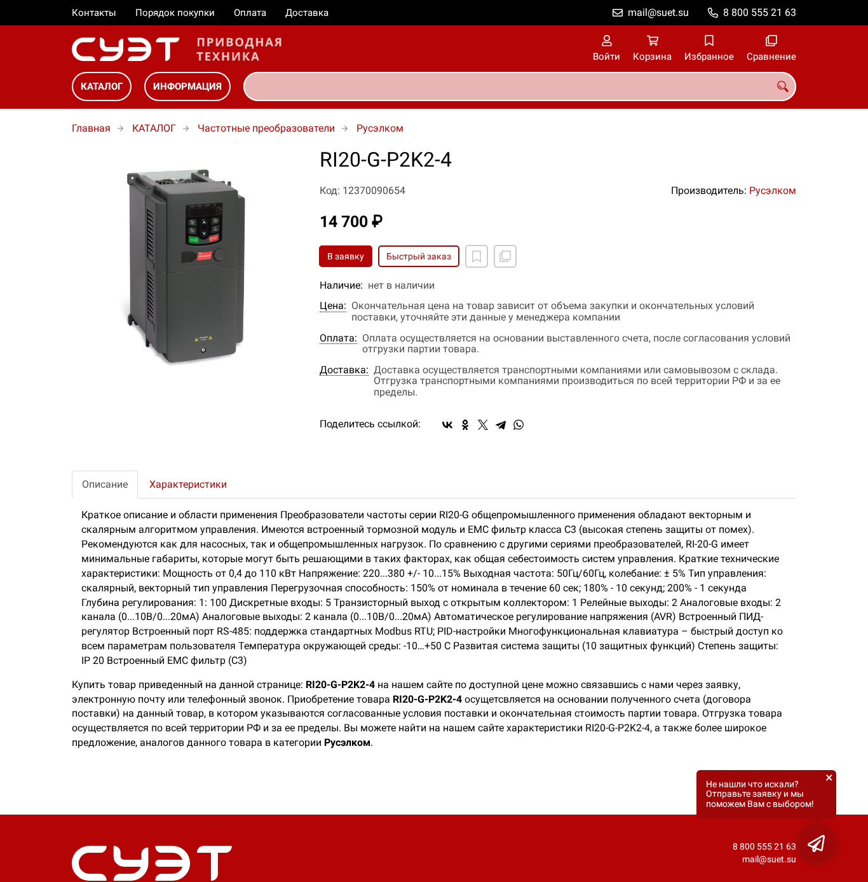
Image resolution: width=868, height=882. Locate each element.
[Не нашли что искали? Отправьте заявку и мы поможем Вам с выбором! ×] (817, 844)
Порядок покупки (175, 12)
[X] (483, 424)
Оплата (250, 12)
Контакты (94, 12)
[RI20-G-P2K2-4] (186, 263)
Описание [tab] (105, 484)
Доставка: (344, 370)
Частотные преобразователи (266, 128)
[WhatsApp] (518, 424)
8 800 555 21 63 (759, 12)
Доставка (307, 12)
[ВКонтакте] (447, 424)
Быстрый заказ (418, 256)
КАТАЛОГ (102, 86)
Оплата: (338, 338)
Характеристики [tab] (188, 484)
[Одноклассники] (465, 424)
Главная (91, 128)
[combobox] (519, 86)
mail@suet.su (658, 12)
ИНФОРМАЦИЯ (187, 86)
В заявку (345, 256)
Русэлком (379, 128)
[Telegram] (500, 424)
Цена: (333, 306)
